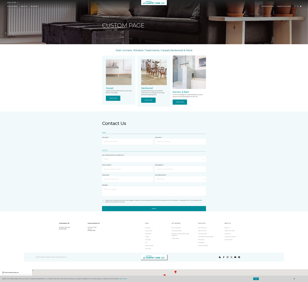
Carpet (109, 88)
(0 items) (300, 6)
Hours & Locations (267, 6)
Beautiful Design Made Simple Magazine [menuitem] (180, 234)
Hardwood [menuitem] (148, 233)
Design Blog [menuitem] (175, 238)
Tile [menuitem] (146, 242)
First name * (105, 137)
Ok (256, 278)
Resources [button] (34, 6)
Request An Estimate (284, 6)
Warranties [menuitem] (201, 239)
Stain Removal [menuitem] (202, 227)
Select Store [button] (11, 2)
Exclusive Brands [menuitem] (203, 245)
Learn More (113, 98)
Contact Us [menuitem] (228, 233)
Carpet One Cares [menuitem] (230, 230)
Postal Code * (105, 175)
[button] (294, 6)
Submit (154, 208)
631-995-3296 (91, 230)
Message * (105, 185)
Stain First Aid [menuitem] (202, 230)
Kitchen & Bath (181, 92)
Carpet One (105, 17)
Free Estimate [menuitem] (149, 245)
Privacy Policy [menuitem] (229, 239)
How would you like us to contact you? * (113, 155)
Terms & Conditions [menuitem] (230, 236)
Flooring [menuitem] (147, 227)
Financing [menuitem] (148, 248)
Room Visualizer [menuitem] (176, 227)
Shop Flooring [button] (12, 6)
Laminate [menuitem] (148, 239)
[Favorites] (297, 6)
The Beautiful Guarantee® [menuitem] (205, 236)
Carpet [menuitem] (147, 236)
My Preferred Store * (160, 175)
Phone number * (106, 165)
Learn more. (123, 279)
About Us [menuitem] (227, 227)
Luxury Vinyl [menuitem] (148, 230)
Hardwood (147, 88)
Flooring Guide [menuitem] (202, 233)
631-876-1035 (62, 229)
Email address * (159, 165)
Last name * (158, 137)
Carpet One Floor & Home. (47, 257)
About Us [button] (24, 6)
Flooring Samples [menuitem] (177, 230)
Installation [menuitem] (201, 242)
